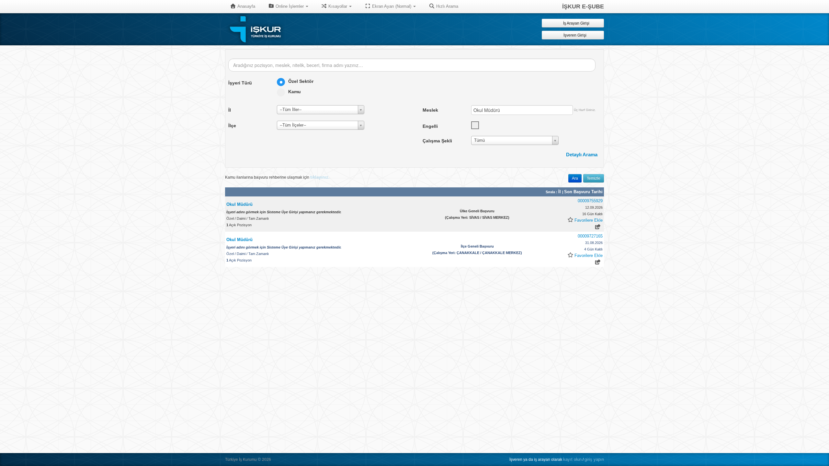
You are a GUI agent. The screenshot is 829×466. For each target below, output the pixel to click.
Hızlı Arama (446, 6)
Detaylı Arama (581, 154)
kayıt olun (572, 459)
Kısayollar (337, 6)
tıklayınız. (320, 177)
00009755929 (590, 200)
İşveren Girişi (575, 35)
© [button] (259, 459)
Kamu (294, 91)
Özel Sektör (300, 81)
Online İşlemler (289, 6)
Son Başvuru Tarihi (583, 191)
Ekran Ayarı (391, 6)
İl (560, 191)
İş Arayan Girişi (575, 23)
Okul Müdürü (239, 204)
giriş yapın (594, 459)
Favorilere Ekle (588, 220)
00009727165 (590, 236)
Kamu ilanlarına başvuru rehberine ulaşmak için (277, 177)
